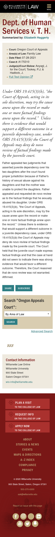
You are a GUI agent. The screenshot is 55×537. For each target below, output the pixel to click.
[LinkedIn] (38, 516)
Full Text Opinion (19, 77)
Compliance (27, 465)
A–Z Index (27, 459)
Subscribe (24, 288)
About (27, 439)
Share (8, 288)
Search (11, 321)
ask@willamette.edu (27, 494)
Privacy (27, 470)
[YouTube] (20, 524)
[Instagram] (23, 516)
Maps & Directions (27, 454)
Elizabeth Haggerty (36, 37)
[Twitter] (27, 524)
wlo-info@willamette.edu (19, 382)
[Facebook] (16, 516)
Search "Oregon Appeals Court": (24, 303)
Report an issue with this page (27, 505)
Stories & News (27, 444)
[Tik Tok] (31, 516)
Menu (49, 9)
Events (27, 449)
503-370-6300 (27, 489)
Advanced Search (42, 331)
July (10, 345)
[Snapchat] (35, 524)
